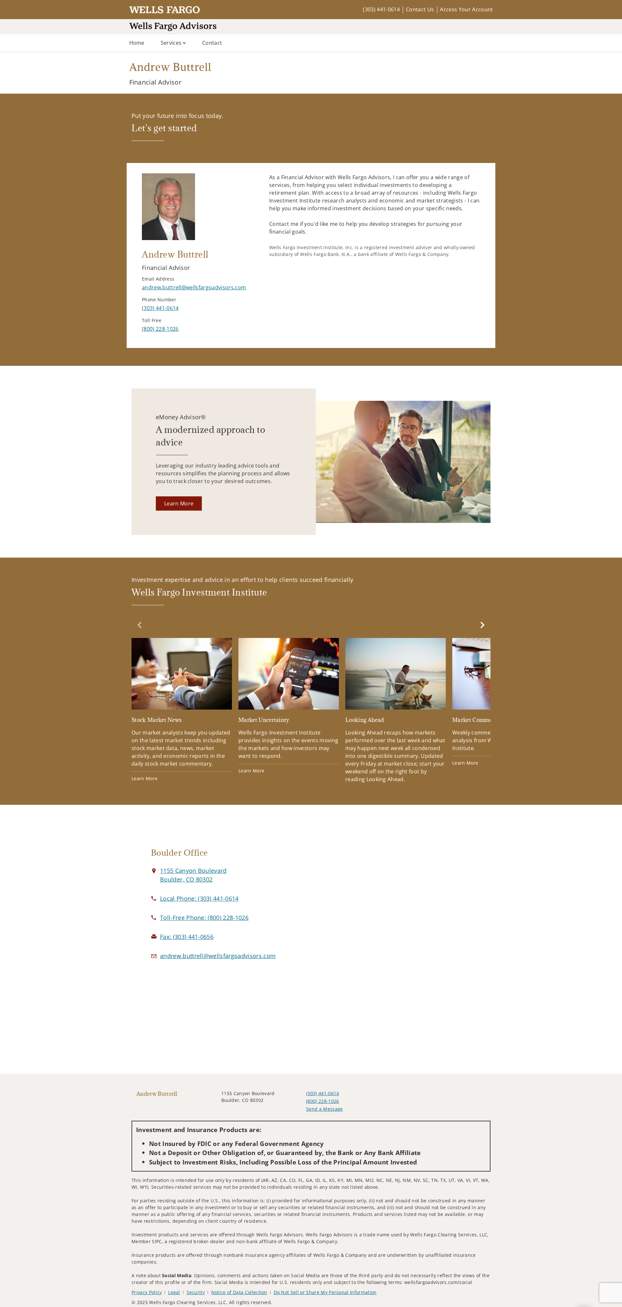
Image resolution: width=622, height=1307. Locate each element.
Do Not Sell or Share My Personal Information (325, 1292)
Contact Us (420, 9)
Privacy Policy (147, 1292)
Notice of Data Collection (239, 1292)
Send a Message (324, 1109)
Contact (212, 42)
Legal (174, 1292)
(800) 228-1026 (322, 1101)
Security (196, 1292)
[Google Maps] (418, 906)
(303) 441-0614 (381, 9)
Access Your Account (466, 9)
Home (136, 42)
